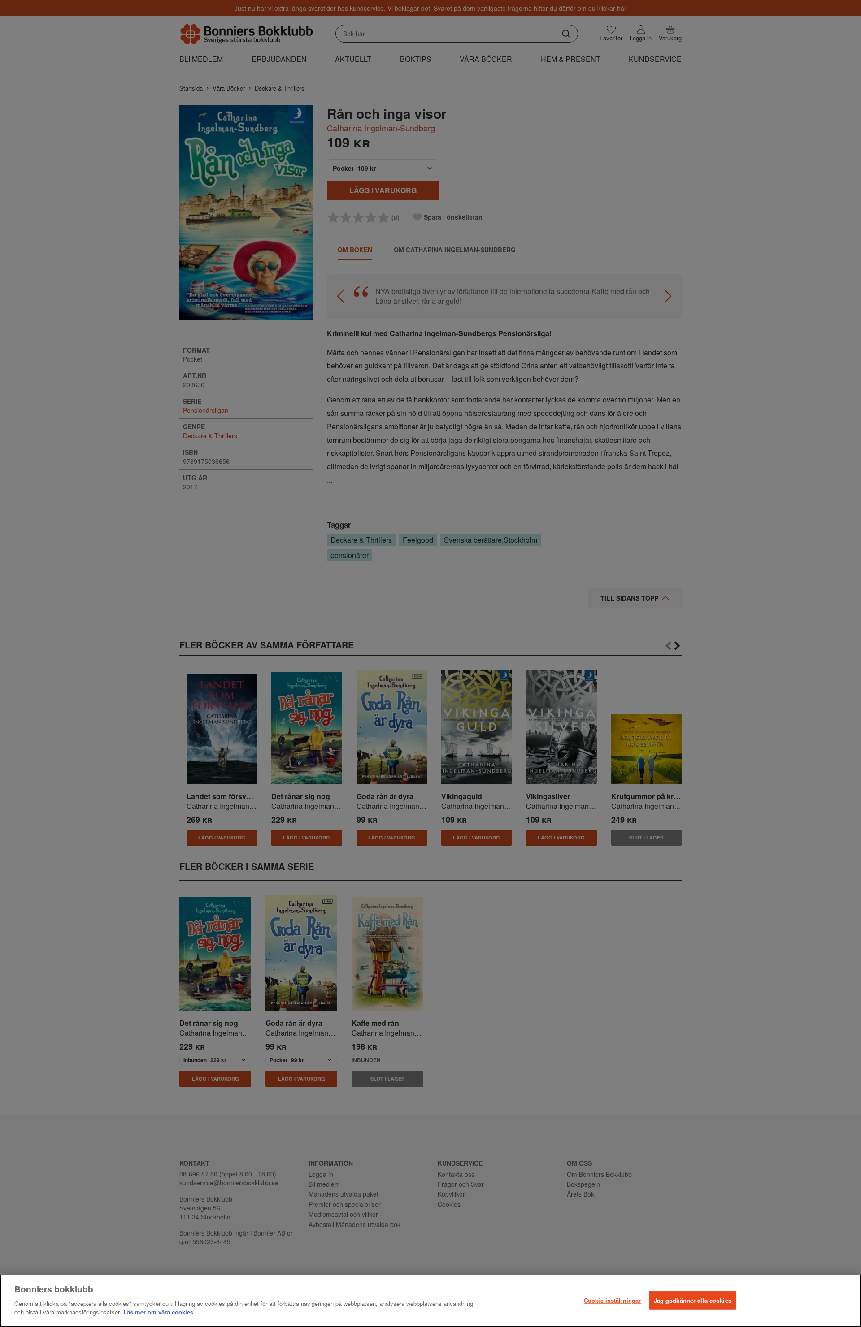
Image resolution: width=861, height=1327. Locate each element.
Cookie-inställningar (612, 1300)
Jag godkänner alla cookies (692, 1300)
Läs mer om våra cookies (158, 1312)
